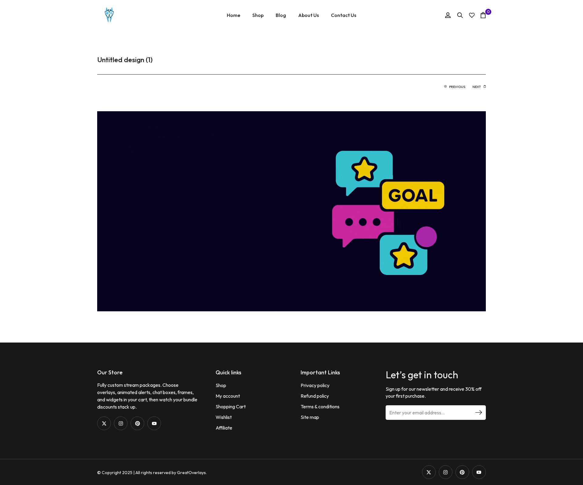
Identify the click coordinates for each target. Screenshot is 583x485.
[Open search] (460, 15)
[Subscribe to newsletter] (478, 412)
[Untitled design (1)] (291, 211)
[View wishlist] (472, 15)
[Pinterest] (137, 423)
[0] (483, 15)
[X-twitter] (104, 423)
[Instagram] (121, 423)
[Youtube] (154, 423)
